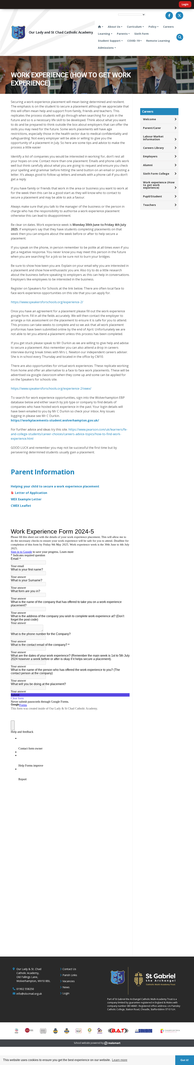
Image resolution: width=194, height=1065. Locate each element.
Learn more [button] (119, 1060)
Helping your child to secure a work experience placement (55, 486)
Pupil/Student (152, 196)
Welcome (149, 119)
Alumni (148, 165)
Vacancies (69, 981)
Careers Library (153, 148)
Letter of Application (31, 493)
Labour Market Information (153, 138)
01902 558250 (25, 989)
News (66, 987)
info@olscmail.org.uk (29, 993)
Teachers (149, 205)
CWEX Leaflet (21, 506)
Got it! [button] (185, 1060)
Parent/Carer (152, 128)
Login (185, 4)
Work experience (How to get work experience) (158, 185)
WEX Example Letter (26, 499)
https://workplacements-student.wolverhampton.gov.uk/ (55, 420)
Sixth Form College (156, 173)
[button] (179, 37)
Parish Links (70, 975)
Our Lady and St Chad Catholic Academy (61, 32)
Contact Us (69, 969)
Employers (150, 156)
